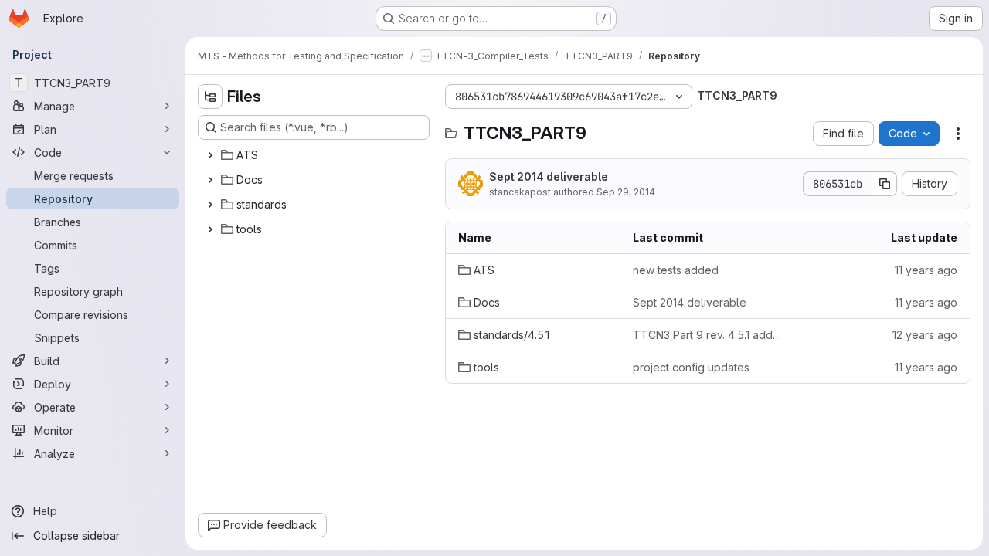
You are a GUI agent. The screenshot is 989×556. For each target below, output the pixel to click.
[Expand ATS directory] (210, 155)
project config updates (691, 367)
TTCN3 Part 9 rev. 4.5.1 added (708, 334)
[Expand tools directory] (210, 229)
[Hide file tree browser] (210, 96)
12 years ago (924, 334)
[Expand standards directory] (210, 204)
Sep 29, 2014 (625, 192)
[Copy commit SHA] (884, 183)
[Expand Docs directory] (210, 180)
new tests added (676, 269)
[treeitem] (315, 155)
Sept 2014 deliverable (548, 176)
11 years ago (926, 269)
